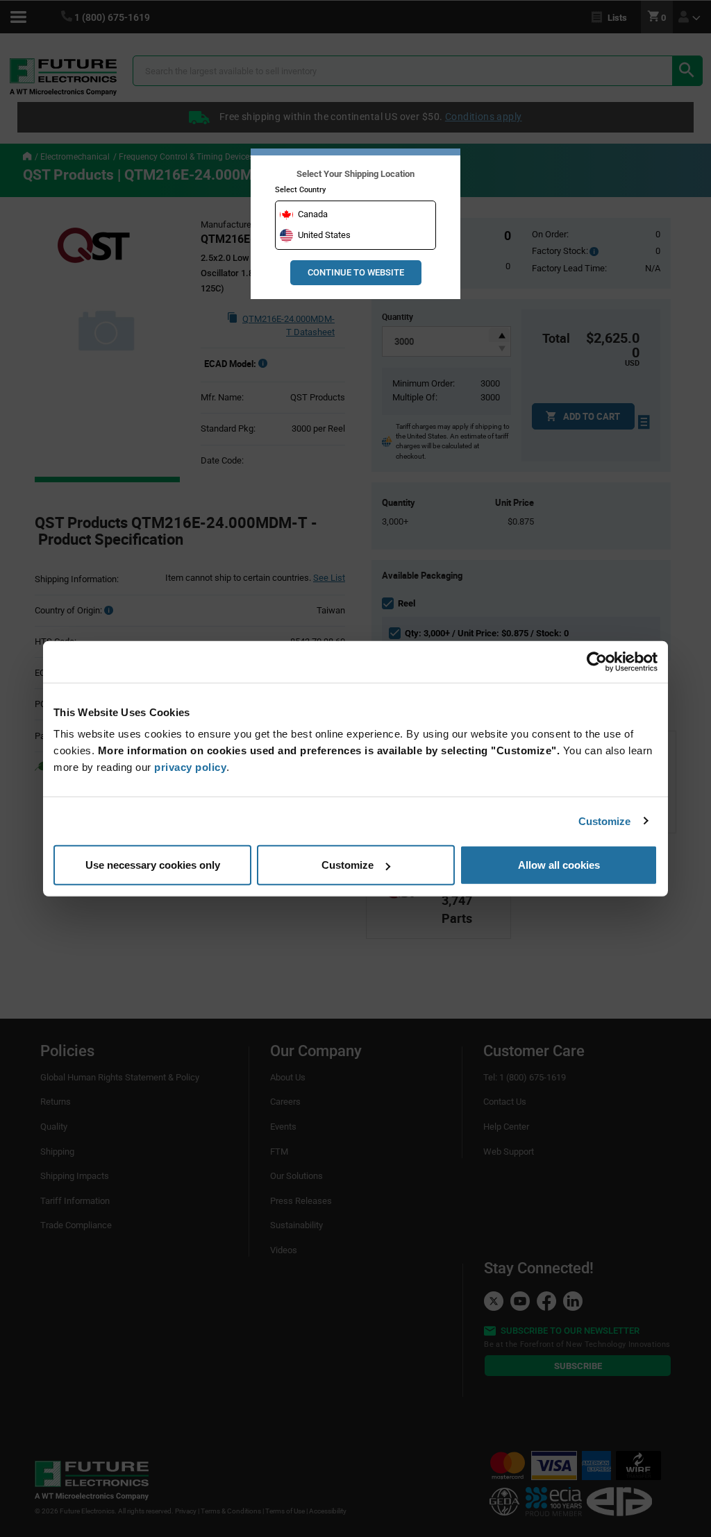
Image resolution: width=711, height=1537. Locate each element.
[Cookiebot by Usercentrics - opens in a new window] (597, 661)
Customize (604, 820)
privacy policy (190, 767)
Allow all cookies (559, 865)
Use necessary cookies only (152, 865)
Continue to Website (356, 272)
